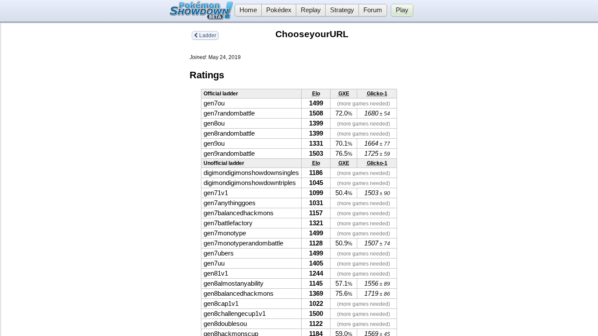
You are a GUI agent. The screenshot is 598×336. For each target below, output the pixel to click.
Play (402, 10)
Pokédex (279, 10)
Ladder (207, 35)
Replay (311, 10)
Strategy (342, 10)
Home (248, 10)
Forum (372, 10)
